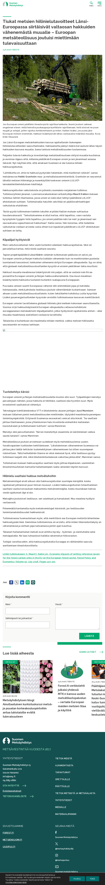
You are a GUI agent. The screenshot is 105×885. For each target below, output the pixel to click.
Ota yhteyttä (11, 785)
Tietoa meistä (63, 758)
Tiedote (15, 50)
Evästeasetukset (12, 791)
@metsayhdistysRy (64, 849)
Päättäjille (62, 786)
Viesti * (59, 604)
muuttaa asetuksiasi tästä (16, 882)
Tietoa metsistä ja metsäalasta (75, 793)
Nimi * (8, 604)
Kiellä (92, 879)
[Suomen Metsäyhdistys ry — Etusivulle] (13, 4)
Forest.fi (8, 833)
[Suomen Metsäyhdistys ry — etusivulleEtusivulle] (17, 743)
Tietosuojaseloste (15, 796)
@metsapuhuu (62, 860)
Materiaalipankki (65, 814)
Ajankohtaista (64, 765)
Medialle (60, 807)
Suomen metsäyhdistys (66, 872)
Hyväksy (77, 879)
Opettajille (62, 779)
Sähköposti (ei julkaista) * (19, 618)
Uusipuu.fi (9, 846)
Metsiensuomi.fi (12, 839)
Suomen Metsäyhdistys (66, 837)
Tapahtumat (62, 772)
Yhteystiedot (63, 800)
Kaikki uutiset (87, 652)
